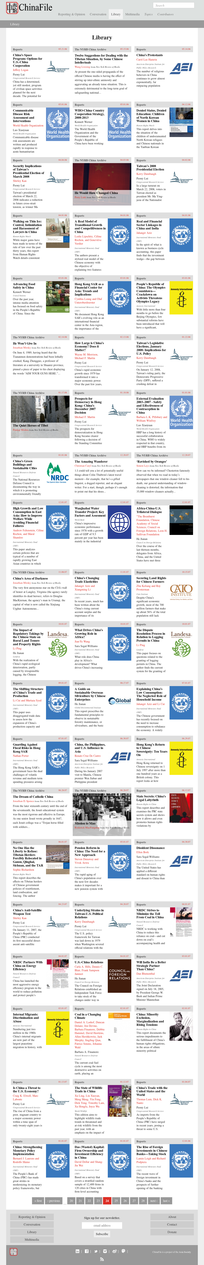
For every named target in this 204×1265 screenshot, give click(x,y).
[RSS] (101, 1259)
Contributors (165, 14)
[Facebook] (86, 1251)
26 (125, 1200)
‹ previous (53, 1200)
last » (166, 1200)
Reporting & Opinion (71, 14)
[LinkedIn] (77, 1251)
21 (80, 1200)
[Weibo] (114, 1251)
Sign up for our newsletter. (102, 1218)
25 (116, 1200)
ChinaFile (30, 8)
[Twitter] (95, 1251)
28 (143, 1200)
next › (153, 1200)
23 (98, 1200)
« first (38, 1200)
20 (71, 1200)
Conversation (98, 14)
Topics (148, 14)
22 (89, 1200)
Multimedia (132, 14)
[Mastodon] (123, 1251)
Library (116, 14)
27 (134, 1200)
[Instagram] (104, 1251)
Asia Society (185, 1251)
